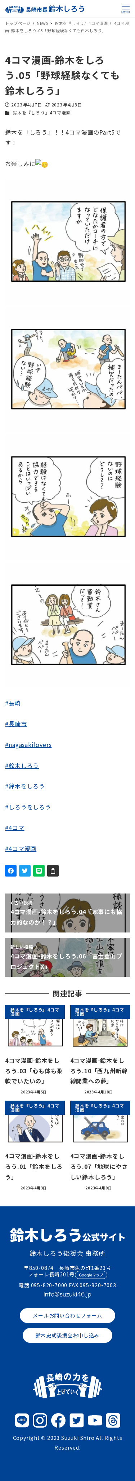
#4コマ (14, 827)
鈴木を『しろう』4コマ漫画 (42, 112)
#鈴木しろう (22, 765)
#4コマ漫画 (20, 848)
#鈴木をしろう (25, 786)
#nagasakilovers (28, 744)
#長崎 (13, 703)
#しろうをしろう (28, 807)
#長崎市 (16, 723)
